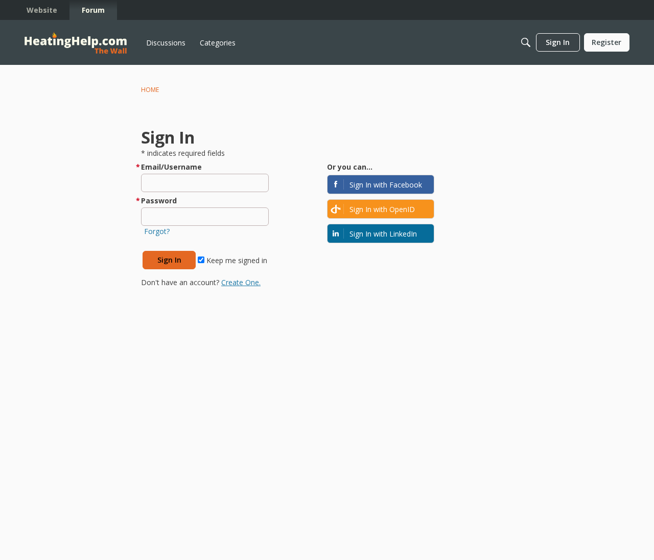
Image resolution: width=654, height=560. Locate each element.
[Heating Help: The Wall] (76, 43)
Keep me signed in (235, 260)
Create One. (241, 282)
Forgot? (157, 231)
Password (159, 200)
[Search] (526, 42)
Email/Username (171, 167)
